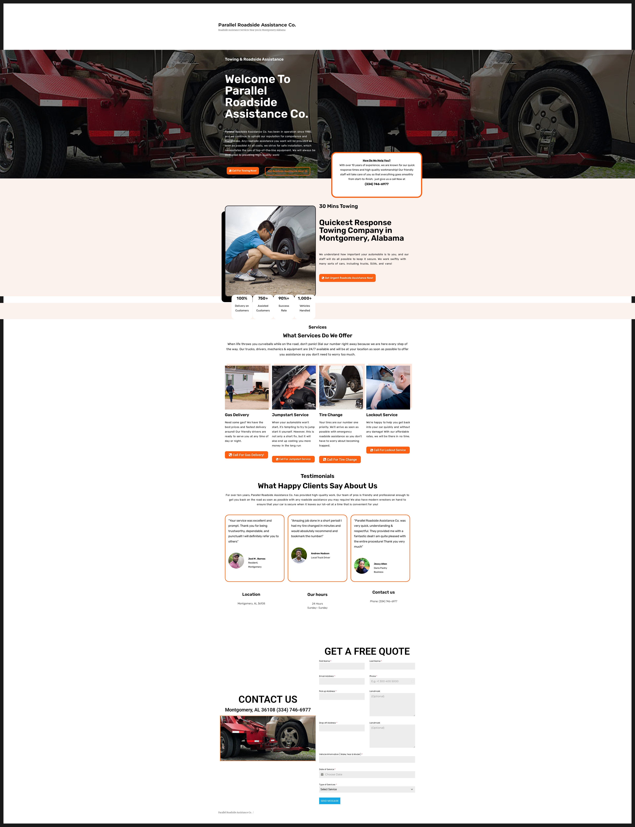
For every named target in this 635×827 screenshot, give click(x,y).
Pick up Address (328, 691)
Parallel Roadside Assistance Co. (257, 25)
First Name (325, 661)
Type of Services (328, 784)
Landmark (375, 691)
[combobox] (367, 789)
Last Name (376, 661)
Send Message (330, 801)
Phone (373, 676)
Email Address (327, 676)
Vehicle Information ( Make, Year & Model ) (341, 754)
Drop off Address (328, 722)
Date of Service (327, 769)
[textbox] (364, 789)
